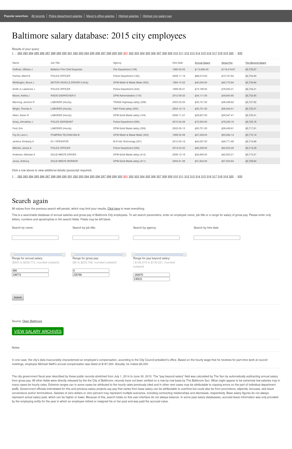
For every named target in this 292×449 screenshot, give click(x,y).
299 (114, 53)
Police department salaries (65, 16)
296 (97, 53)
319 (225, 53)
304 (142, 53)
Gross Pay (227, 62)
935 (240, 53)
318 (220, 53)
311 (181, 53)
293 (81, 53)
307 (159, 53)
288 (53, 53)
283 (25, 53)
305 (147, 53)
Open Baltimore (32, 321)
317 (214, 53)
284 (31, 53)
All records (38, 16)
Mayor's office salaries (100, 16)
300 (120, 53)
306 (153, 53)
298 (108, 53)
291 (70, 53)
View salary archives (38, 331)
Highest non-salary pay (157, 16)
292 (75, 53)
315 (203, 53)
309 (170, 53)
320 (231, 53)
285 (36, 53)
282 (19, 53)
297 (103, 53)
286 (42, 53)
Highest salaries (129, 16)
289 (58, 53)
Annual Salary (202, 62)
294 (86, 53)
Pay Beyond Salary (256, 62)
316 (209, 53)
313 (192, 53)
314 (197, 53)
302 (131, 53)
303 (136, 53)
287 (47, 53)
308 (164, 53)
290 (64, 53)
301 (125, 53)
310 (175, 53)
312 (186, 53)
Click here (113, 208)
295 (92, 53)
